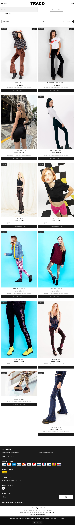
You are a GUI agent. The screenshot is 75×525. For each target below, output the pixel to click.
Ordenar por (4, 18)
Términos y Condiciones (10, 452)
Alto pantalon (19, 397)
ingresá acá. (51, 512)
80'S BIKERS (56, 218)
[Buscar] (35, 9)
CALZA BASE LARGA (56, 150)
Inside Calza (19, 218)
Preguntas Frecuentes (45, 452)
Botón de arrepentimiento (37, 514)
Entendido (37, 522)
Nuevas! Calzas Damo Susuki (56, 82)
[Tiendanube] (37, 508)
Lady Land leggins (19, 288)
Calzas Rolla (19, 82)
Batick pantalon (56, 359)
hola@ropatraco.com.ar (12, 480)
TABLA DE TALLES (8, 456)
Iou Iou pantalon (19, 359)
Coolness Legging (56, 288)
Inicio (2, 14)
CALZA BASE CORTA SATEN (19, 150)
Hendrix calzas (56, 427)
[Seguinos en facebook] (3, 488)
